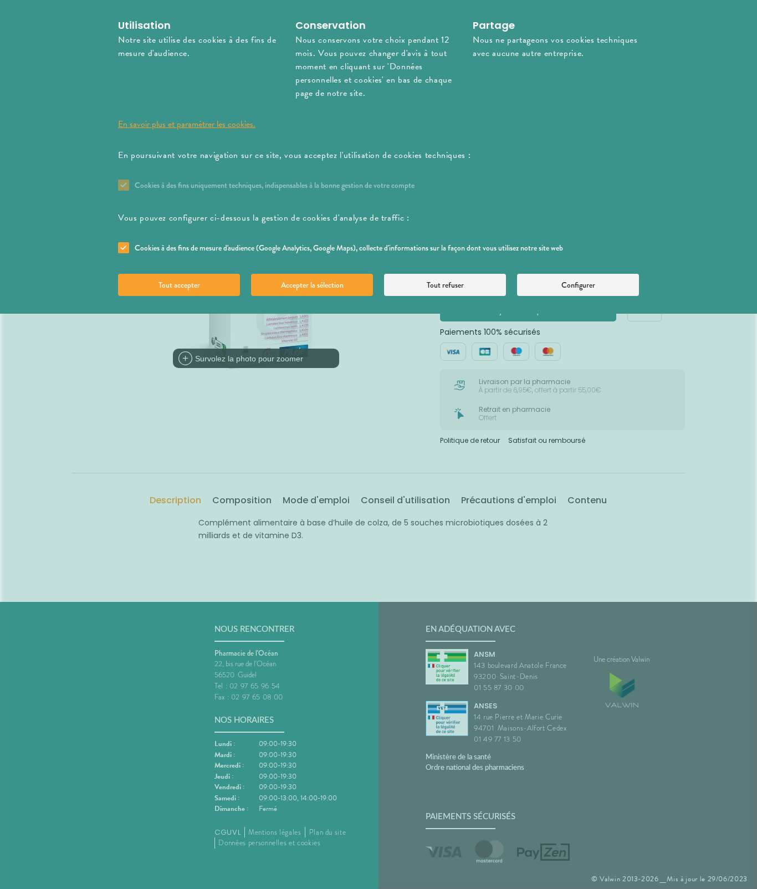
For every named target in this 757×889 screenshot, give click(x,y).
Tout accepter (179, 284)
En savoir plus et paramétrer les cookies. (186, 124)
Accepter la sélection (312, 284)
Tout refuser (445, 284)
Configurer (578, 284)
